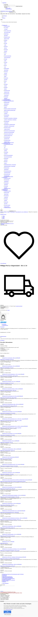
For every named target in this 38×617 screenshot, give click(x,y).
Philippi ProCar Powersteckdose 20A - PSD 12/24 (7, 488)
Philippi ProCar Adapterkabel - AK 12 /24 (6, 442)
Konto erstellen (8, 8)
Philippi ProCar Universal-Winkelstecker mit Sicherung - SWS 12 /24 (10, 519)
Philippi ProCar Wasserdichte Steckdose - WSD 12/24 (8, 390)
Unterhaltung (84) (4, 190)
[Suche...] (11, 12)
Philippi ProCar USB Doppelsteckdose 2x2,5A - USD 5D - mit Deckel (10, 427)
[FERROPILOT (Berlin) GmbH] (6, 11)
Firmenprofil (4, 581)
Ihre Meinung (2, 340)
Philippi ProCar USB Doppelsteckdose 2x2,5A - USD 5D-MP (9, 512)
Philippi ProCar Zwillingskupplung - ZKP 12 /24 (7, 527)
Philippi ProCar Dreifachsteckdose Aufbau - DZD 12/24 (8, 405)
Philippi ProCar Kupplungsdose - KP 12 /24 (6, 367)
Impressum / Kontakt (5, 580)
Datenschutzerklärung (9, 609)
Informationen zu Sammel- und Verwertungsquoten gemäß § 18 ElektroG (13, 574)
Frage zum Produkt (3, 322)
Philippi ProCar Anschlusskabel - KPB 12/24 (7, 359)
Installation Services (3, 214)
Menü (1, 19)
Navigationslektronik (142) (6, 143)
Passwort (5, 6)
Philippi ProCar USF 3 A (4, 543)
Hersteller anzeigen (7, 99)
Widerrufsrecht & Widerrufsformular (7, 577)
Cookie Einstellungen (5, 583)
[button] (3, 17)
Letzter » (3, 218)
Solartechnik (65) (4, 177)
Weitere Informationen (7, 614)
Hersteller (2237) (4, 25)
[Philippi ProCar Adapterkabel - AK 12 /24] (6, 223)
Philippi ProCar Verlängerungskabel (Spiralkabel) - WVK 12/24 (9, 496)
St (0, 312)
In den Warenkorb (3, 319)
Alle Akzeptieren (7, 612)
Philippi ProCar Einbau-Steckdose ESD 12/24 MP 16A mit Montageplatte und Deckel (13, 481)
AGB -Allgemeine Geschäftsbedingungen (8, 578)
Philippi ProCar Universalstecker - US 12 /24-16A (7, 413)
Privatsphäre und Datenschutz (6, 579)
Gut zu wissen (4, 575)
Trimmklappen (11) (5, 189)
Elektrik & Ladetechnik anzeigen (9, 100)
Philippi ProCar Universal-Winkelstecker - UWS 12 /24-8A (9, 375)
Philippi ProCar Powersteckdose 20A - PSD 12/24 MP (8, 397)
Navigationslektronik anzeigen (8, 144)
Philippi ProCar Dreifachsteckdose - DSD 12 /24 (7, 450)
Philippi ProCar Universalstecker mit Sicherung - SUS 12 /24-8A (9, 550)
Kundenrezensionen (5, 325)
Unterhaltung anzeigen (7, 207)
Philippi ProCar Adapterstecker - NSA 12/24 (6, 474)
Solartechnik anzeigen (7, 178)
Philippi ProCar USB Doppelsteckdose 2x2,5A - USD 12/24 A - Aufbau (11, 420)
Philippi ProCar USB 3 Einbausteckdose (6, 458)
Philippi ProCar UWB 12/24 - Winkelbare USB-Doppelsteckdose (10, 558)
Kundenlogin (4, 2)
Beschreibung (4, 324)
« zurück (3, 216)
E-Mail (5, 5)
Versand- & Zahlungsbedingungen (7, 576)
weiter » (3, 217)
